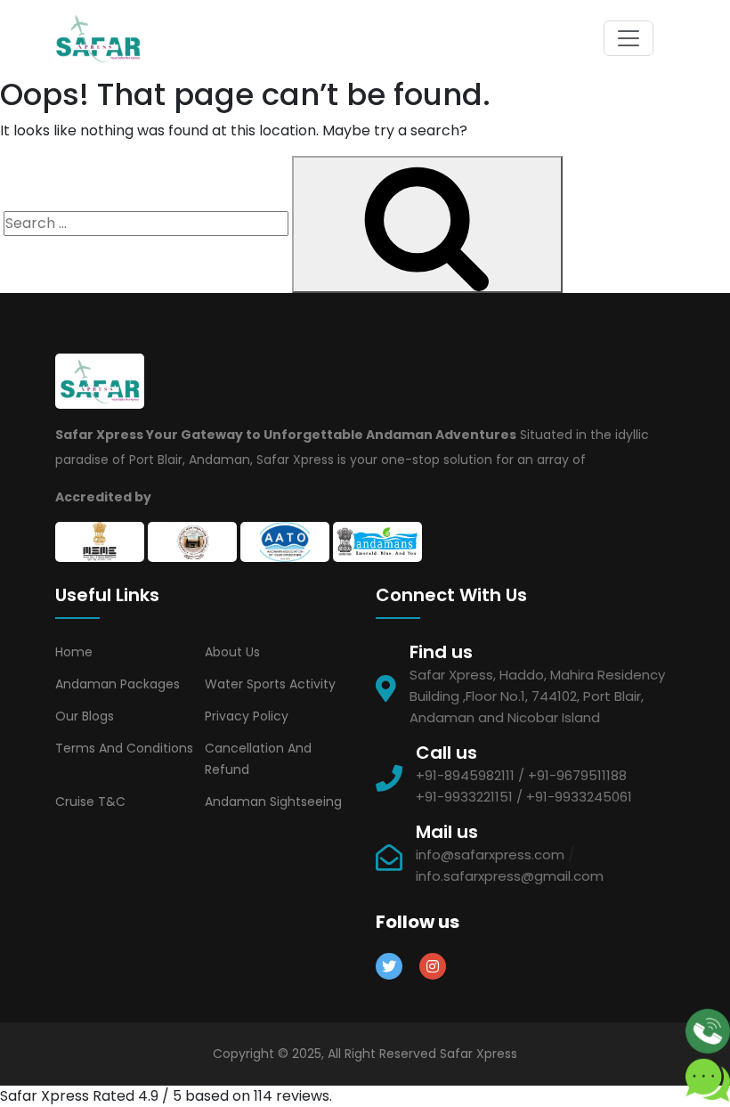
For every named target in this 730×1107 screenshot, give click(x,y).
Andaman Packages (117, 684)
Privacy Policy (246, 716)
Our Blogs (84, 716)
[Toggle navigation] (628, 38)
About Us (232, 652)
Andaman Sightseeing (273, 801)
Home (74, 652)
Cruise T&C (90, 801)
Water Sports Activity (270, 684)
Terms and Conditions (124, 748)
